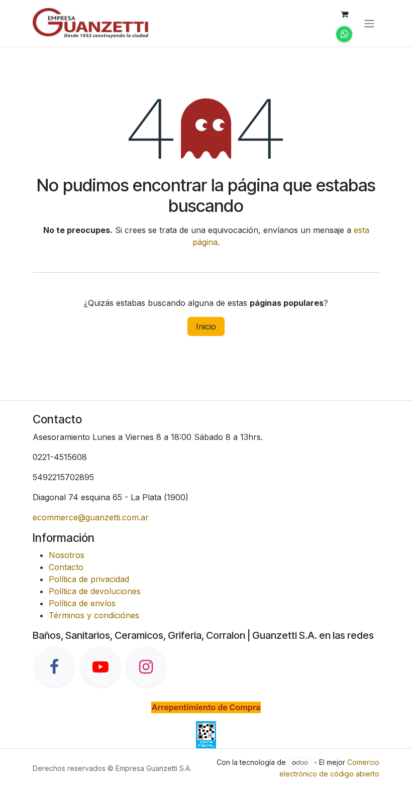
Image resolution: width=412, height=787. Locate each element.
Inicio (206, 326)
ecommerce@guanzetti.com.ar (91, 517)
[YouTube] (100, 667)
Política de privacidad (89, 579)
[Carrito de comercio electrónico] (344, 14)
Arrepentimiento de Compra (205, 707)
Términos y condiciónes (94, 615)
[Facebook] (54, 667)
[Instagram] (146, 667)
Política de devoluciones (95, 591)
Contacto (66, 567)
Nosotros (66, 555)
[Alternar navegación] (369, 23)
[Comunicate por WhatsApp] (344, 34)
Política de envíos (82, 603)
